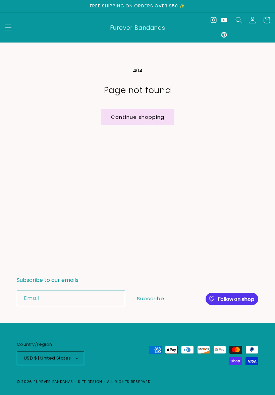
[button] (8, 27)
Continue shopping (137, 117)
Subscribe (150, 298)
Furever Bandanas (54, 381)
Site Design (90, 381)
